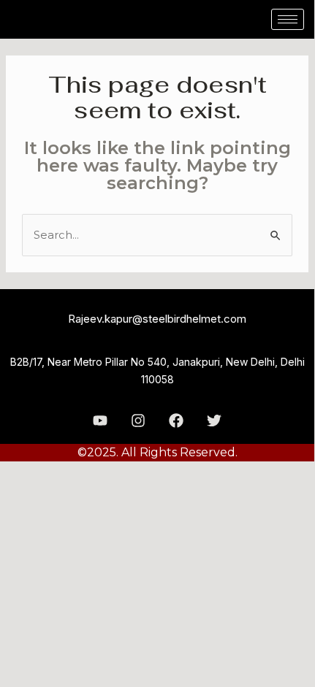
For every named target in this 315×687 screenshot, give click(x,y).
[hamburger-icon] (287, 19)
